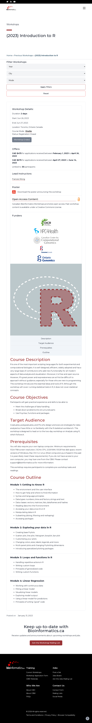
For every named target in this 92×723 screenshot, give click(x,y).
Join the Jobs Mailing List (62, 679)
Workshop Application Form (37, 676)
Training (30, 668)
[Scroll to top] (87, 718)
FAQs (28, 697)
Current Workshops (33, 672)
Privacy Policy (50, 715)
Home (9, 55)
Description (46, 339)
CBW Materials (32, 679)
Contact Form (58, 690)
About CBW (31, 693)
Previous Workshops (23, 55)
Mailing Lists (57, 693)
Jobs (55, 668)
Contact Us (58, 685)
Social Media (57, 697)
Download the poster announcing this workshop (39, 192)
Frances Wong (18, 179)
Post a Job (57, 672)
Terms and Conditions (34, 715)
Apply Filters (46, 87)
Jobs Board (57, 676)
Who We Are (33, 685)
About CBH (30, 690)
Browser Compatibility (66, 715)
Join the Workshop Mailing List (46, 643)
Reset (46, 93)
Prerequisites (46, 348)
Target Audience (46, 343)
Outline (46, 352)
